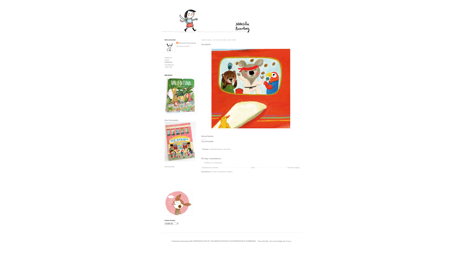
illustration (226, 149)
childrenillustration (216, 149)
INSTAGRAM (169, 167)
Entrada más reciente (210, 168)
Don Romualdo (171, 120)
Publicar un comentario (213, 163)
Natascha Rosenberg (187, 43)
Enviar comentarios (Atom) (222, 172)
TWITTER (168, 67)
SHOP (167, 60)
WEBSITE (168, 58)
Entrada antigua (294, 168)
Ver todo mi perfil (182, 46)
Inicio (253, 168)
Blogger (288, 241)
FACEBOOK (169, 65)
